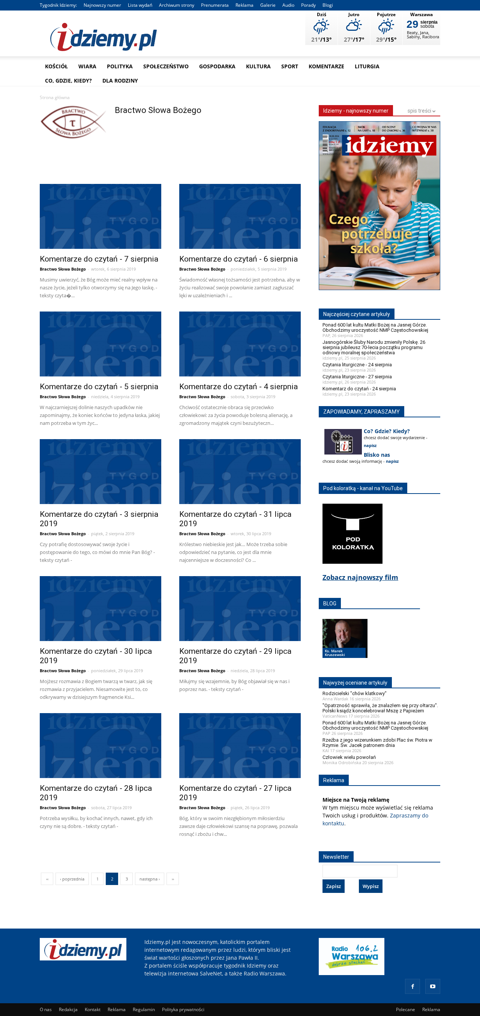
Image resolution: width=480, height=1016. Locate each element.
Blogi (327, 5)
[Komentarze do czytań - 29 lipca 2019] (240, 609)
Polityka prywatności (183, 1009)
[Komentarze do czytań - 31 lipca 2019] (240, 472)
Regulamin (144, 1009)
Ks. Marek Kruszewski (335, 652)
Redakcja (68, 1009)
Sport (289, 66)
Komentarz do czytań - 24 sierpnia (359, 388)
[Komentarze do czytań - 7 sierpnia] (100, 217)
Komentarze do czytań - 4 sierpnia (238, 386)
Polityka (120, 66)
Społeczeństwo (166, 66)
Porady (308, 5)
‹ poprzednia (72, 879)
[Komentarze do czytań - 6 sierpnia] (240, 217)
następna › (150, 879)
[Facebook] (412, 986)
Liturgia (367, 66)
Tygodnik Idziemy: (58, 5)
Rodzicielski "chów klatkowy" (354, 693)
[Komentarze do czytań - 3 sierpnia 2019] (100, 472)
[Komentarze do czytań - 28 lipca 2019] (100, 746)
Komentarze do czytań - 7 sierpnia (99, 258)
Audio (288, 5)
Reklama (245, 5)
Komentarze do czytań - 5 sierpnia (99, 386)
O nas (46, 1009)
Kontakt (92, 1009)
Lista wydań (140, 5)
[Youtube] (432, 986)
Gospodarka (217, 66)
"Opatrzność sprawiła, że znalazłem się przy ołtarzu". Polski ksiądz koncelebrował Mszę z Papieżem (380, 708)
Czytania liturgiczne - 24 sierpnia (357, 364)
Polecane (405, 1009)
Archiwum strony (176, 5)
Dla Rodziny (120, 80)
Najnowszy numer (102, 5)
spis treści (420, 111)
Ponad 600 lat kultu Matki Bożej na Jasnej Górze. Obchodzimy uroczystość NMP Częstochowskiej (375, 327)
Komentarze (326, 66)
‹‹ (47, 879)
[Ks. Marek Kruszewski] (345, 645)
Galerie (268, 5)
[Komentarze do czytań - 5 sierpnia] (100, 345)
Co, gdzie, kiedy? (68, 80)
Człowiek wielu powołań (349, 757)
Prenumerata (215, 5)
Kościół (56, 66)
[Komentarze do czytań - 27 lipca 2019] (240, 746)
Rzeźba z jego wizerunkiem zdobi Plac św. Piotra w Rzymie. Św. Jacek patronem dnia (377, 742)
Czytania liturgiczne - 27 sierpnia (357, 376)
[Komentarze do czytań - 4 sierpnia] (240, 345)
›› (173, 879)
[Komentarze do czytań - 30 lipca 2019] (100, 609)
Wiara (87, 66)
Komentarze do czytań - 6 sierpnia (238, 258)
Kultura (258, 66)
